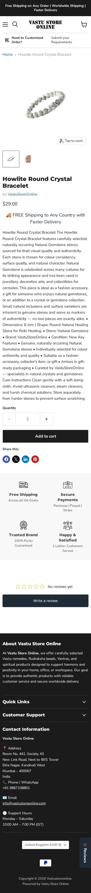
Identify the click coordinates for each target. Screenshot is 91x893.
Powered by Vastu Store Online (45, 884)
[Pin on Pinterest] (35, 459)
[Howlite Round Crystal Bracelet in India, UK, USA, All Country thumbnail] (11, 159)
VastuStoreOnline (22, 194)
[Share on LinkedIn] (25, 459)
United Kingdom (43, 845)
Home (8, 54)
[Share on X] (16, 459)
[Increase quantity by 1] (46, 419)
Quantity (9, 408)
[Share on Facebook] (6, 459)
